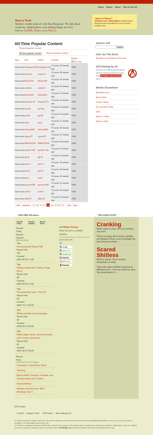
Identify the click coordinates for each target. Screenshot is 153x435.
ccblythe (28, 87)
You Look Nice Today (104, 106)
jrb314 (27, 170)
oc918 (27, 191)
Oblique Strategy (70, 226)
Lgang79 (28, 136)
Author (41, 59)
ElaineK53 (29, 94)
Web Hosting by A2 (63, 413)
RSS (30, 30)
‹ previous (26, 205)
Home (101, 7)
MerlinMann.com (103, 92)
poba (26, 177)
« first (17, 205)
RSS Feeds (47, 413)
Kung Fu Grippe (102, 102)
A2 (48, 423)
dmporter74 (29, 101)
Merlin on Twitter (102, 116)
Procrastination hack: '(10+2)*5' (31, 292)
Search (109, 7)
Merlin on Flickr (102, 121)
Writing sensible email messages (32, 313)
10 (37, 205)
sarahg (27, 108)
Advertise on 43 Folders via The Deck (111, 58)
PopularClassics (31, 222)
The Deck (112, 54)
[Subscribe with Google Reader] (65, 248)
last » (76, 205)
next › (69, 205)
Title (26, 59)
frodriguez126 (30, 67)
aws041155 (29, 150)
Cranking (21, 370)
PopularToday (20, 222)
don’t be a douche (98, 428)
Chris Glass (94, 421)
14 (52, 205)
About (118, 7)
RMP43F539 (30, 143)
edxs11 (27, 164)
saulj (26, 122)
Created (55, 59)
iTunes (37, 30)
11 (41, 205)
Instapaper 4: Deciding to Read (31, 365)
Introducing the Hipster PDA (30, 246)
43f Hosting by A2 (107, 66)
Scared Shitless (24, 383)
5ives (98, 111)
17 (63, 205)
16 (59, 205)
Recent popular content (30, 48)
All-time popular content (30, 53)
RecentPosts (42, 222)
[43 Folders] (23, 6)
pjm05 (27, 115)
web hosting (30, 423)
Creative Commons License (73, 428)
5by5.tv (52, 30)
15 (55, 205)
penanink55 (29, 184)
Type (17, 59)
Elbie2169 (29, 80)
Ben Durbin (102, 421)
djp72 (26, 157)
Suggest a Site (32, 413)
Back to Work (101, 97)
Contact (20, 413)
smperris (28, 73)
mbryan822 (29, 129)
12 (44, 205)
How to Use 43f (130, 7)
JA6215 (27, 198)
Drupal (34, 421)
